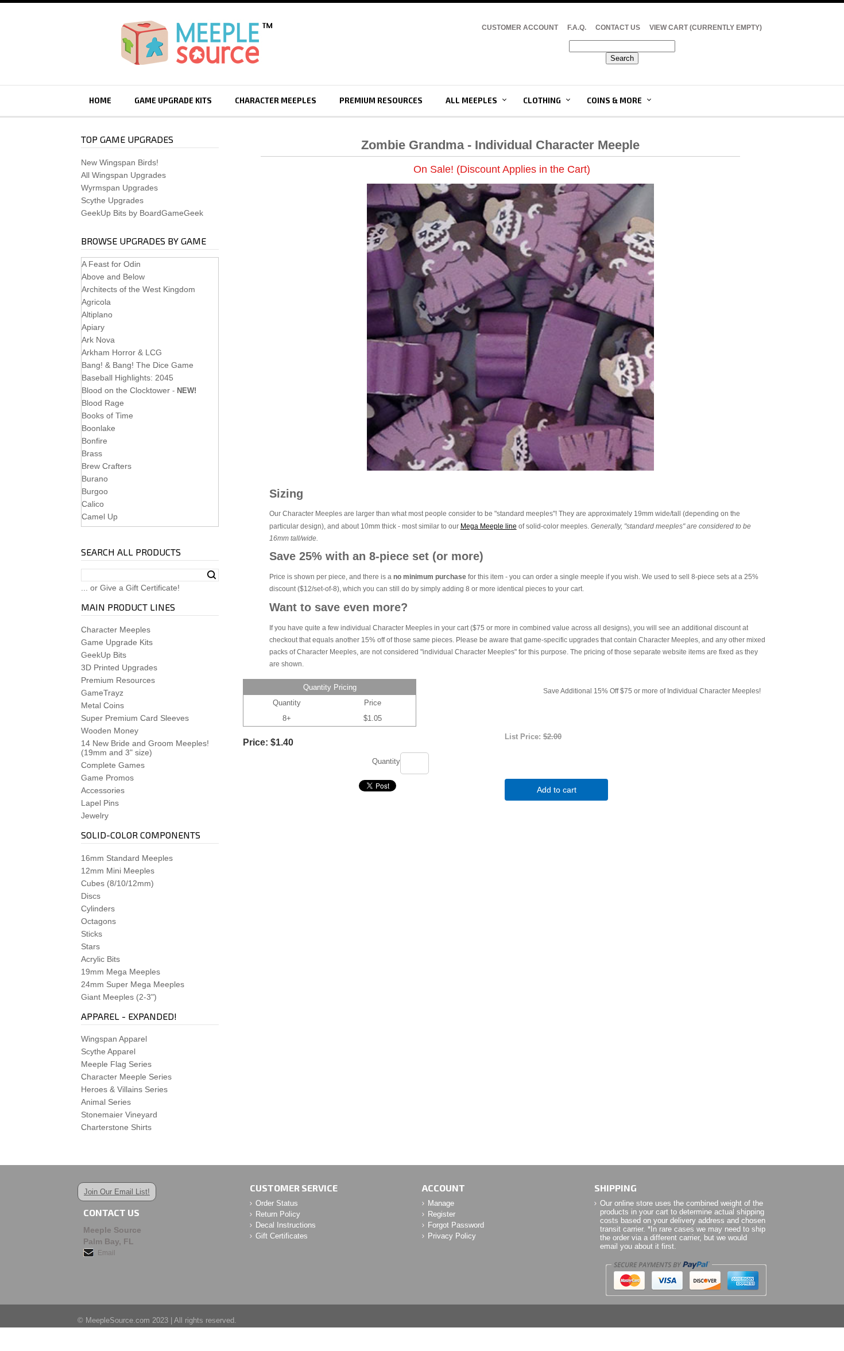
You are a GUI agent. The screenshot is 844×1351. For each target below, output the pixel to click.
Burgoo (95, 491)
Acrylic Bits (100, 959)
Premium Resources (381, 100)
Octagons (98, 921)
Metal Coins (102, 705)
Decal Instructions (285, 1225)
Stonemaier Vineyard (119, 1114)
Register (441, 1214)
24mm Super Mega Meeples (132, 984)
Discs (90, 895)
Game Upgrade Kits (173, 100)
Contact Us (617, 28)
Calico (93, 503)
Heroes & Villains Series (124, 1089)
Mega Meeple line (488, 526)
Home (100, 100)
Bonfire (94, 440)
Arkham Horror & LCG (122, 352)
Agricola (96, 301)
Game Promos (107, 777)
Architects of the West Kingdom (138, 289)
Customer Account (520, 28)
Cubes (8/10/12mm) (117, 883)
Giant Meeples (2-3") (119, 996)
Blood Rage (103, 402)
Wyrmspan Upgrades (119, 187)
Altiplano (97, 314)
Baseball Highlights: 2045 (127, 377)
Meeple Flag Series (116, 1064)
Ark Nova (98, 339)
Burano (95, 478)
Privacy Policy (452, 1236)
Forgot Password (456, 1225)
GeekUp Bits (103, 654)
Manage (441, 1203)
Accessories (103, 790)
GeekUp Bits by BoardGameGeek (142, 213)
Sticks (91, 933)
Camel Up (100, 516)
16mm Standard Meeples (127, 858)
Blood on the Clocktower (126, 390)
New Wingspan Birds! (119, 162)
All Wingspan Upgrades (123, 175)
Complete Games (113, 765)
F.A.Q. (576, 28)
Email (106, 1253)
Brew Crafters (106, 466)
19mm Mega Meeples (120, 971)
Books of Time (107, 415)
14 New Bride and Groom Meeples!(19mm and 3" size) (145, 748)
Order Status (276, 1203)
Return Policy (277, 1214)
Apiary (93, 327)
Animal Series (106, 1102)
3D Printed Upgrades (119, 667)
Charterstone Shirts (116, 1127)
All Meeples (471, 100)
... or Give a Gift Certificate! (130, 587)
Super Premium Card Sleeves (135, 718)
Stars (90, 946)
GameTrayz (102, 692)
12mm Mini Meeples (117, 870)
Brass (92, 453)
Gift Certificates (281, 1236)
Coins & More (614, 100)
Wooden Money (109, 730)
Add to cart (556, 789)
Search (211, 575)
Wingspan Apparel (114, 1038)
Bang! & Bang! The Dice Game (137, 365)
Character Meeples (275, 100)
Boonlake (98, 428)
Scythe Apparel (108, 1051)
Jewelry (95, 815)
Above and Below (113, 276)
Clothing (542, 100)
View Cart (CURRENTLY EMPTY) (705, 28)
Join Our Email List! (117, 1191)
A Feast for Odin (111, 264)
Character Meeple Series (126, 1076)
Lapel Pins (100, 803)
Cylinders (98, 908)
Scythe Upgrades (112, 200)
